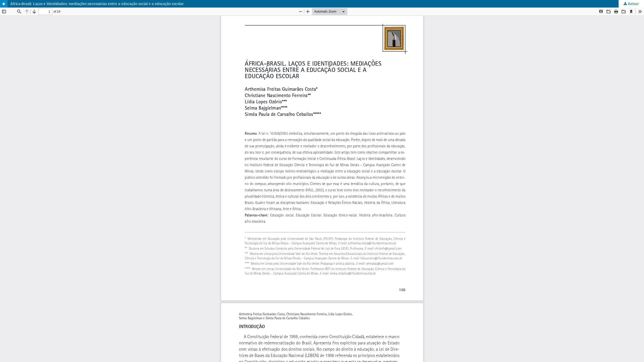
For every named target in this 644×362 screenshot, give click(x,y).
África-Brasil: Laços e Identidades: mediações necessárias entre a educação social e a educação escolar (97, 3)
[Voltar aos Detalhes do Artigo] (4, 4)
